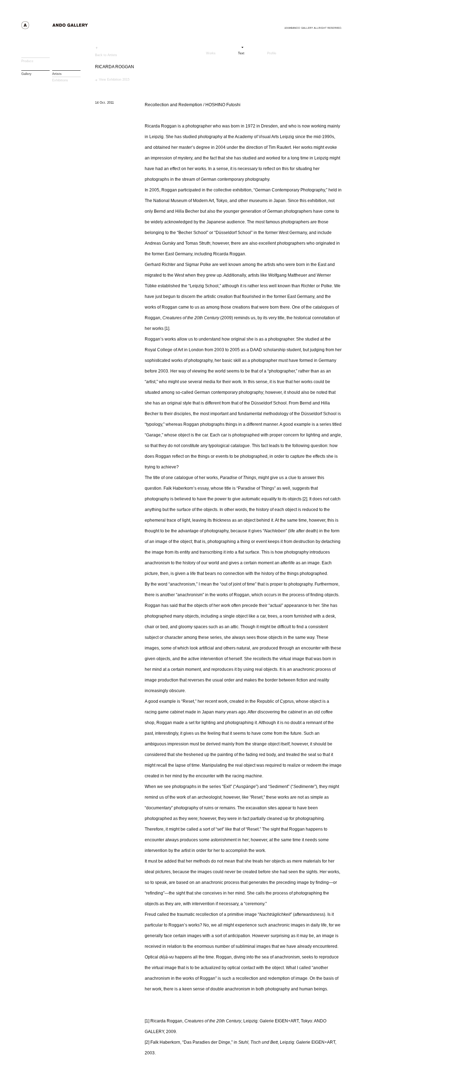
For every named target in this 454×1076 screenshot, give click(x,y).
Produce (27, 61)
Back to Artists (106, 54)
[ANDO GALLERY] (67, 27)
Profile (271, 53)
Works (211, 53)
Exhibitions (60, 80)
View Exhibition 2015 (114, 79)
